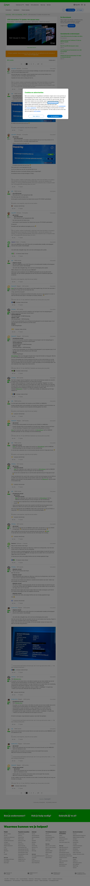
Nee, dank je (36, 116)
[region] (45, 104)
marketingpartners (53, 102)
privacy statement (31, 107)
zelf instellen (37, 111)
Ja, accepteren (55, 116)
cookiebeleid (62, 106)
